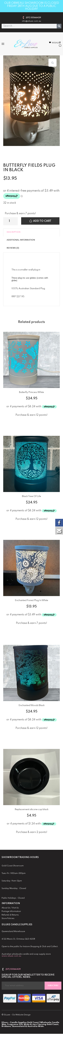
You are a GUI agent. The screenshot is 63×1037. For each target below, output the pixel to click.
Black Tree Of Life (31, 496)
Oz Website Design (21, 1015)
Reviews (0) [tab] (13, 248)
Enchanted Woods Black (32, 705)
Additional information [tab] (21, 240)
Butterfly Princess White (31, 392)
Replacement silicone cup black (31, 809)
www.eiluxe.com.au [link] (11, 956)
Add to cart (42, 221)
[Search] (59, 26)
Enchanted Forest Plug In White (31, 600)
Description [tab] (13, 232)
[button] (3, 44)
